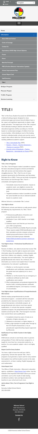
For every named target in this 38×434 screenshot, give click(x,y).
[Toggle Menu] (19, 23)
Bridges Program (6, 86)
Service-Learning (6, 99)
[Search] (16, 2)
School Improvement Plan (10, 70)
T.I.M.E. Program (6, 95)
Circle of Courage (7, 42)
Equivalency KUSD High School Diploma (14, 50)
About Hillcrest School (9, 38)
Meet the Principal (7, 62)
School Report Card (8, 74)
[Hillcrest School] (19, 13)
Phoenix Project (6, 91)
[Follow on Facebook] (19, 420)
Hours (4, 58)
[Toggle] (34, 35)
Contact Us (5, 46)
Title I (3, 82)
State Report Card (20, 371)
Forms (4, 54)
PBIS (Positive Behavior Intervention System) (15, 66)
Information (5, 34)
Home (3, 30)
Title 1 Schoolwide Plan (13, 142)
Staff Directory (6, 78)
